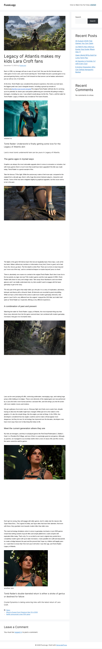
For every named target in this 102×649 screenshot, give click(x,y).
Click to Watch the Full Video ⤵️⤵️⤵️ (83, 5)
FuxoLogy (10, 4)
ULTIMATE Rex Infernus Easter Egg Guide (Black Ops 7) (85, 49)
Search (78, 17)
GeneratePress (61, 645)
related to (8, 138)
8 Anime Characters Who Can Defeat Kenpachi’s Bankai (85, 69)
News (8, 610)
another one (9, 588)
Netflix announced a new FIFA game (18, 614)
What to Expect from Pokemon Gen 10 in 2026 (22, 612)
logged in (18, 632)
